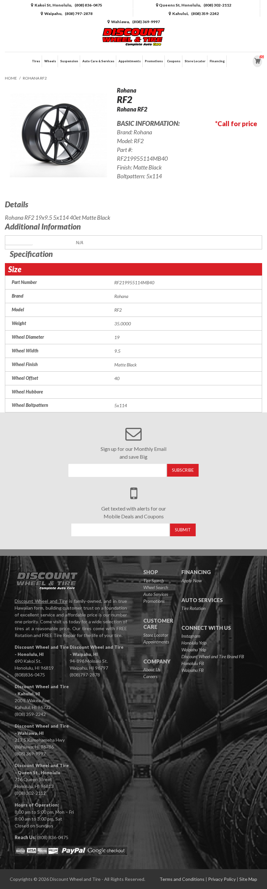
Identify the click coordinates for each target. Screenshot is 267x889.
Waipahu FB (192, 670)
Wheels (50, 61)
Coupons (173, 61)
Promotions (154, 61)
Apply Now (191, 580)
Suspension (69, 61)
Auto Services (155, 594)
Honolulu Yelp (193, 642)
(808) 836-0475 (52, 837)
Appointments (130, 61)
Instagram (190, 636)
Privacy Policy (222, 879)
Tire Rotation (193, 608)
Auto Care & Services (98, 61)
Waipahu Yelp (193, 649)
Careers (150, 676)
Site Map (248, 879)
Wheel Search (155, 587)
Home (11, 78)
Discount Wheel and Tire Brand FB (212, 656)
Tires (36, 61)
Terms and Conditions (182, 879)
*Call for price (236, 123)
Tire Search (153, 580)
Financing (217, 61)
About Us (151, 669)
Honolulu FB (192, 663)
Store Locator (195, 61)
